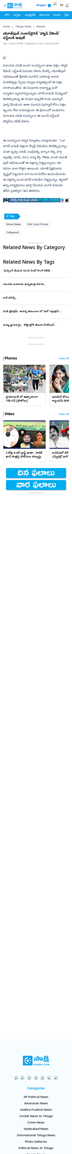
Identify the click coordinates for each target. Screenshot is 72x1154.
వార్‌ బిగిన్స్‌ (35, 298)
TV (61, 5)
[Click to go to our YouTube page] (42, 1077)
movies (41, 27)
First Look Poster (37, 224)
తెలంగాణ (44, 15)
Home (6, 27)
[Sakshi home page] (36, 1060)
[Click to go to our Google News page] (55, 1077)
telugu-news (23, 27)
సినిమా (57, 15)
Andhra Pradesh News (36, 1110)
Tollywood (12, 233)
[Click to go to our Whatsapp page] (22, 1077)
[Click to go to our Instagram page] (36, 1077)
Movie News (13, 224)
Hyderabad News (36, 1129)
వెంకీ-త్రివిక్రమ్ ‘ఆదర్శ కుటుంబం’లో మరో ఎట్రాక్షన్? (33, 311)
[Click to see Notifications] (67, 5)
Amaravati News (36, 1104)
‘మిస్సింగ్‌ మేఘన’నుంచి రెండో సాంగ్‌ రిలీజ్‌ (34, 271)
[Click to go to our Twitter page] (29, 1077)
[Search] (49, 5)
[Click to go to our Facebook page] (16, 1077)
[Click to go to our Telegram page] (49, 1077)
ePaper (42, 6)
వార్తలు (17, 15)
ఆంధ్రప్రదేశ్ (30, 15)
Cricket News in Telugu (36, 1116)
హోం (7, 15)
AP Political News (36, 1097)
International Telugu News (36, 1136)
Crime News (36, 1123)
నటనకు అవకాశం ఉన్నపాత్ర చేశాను (35, 284)
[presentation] (8, 378)
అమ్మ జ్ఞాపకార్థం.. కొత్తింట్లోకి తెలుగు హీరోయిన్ (35, 325)
